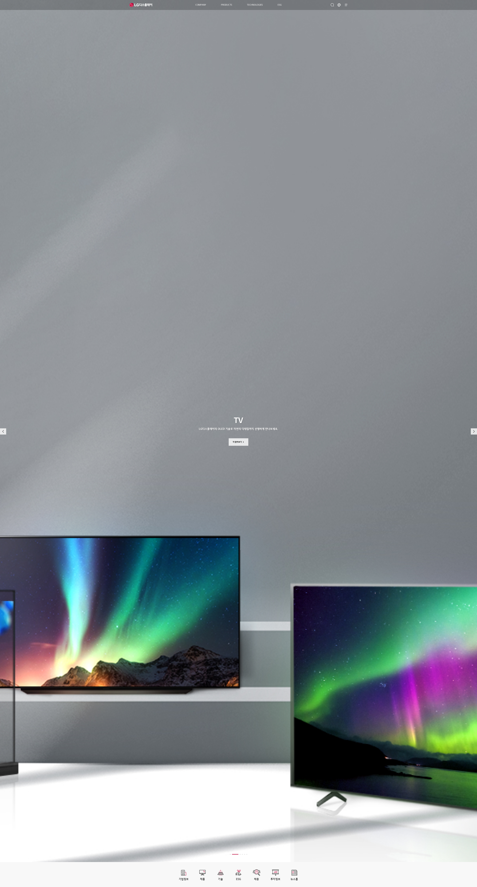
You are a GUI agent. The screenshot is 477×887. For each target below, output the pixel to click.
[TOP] (468, 878)
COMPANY (200, 5)
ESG (280, 5)
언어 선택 (339, 5)
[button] (3, 431)
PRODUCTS (226, 5)
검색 (332, 5)
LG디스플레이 (140, 5)
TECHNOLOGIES (255, 5)
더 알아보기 (237, 442)
